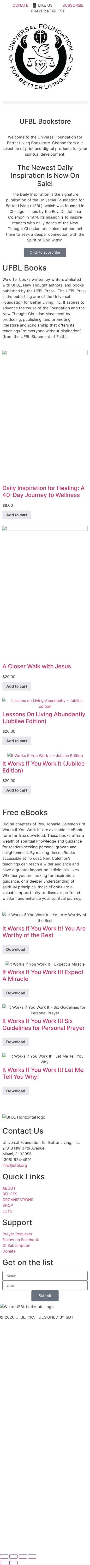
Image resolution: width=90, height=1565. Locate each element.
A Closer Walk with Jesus (36, 666)
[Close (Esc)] (32, 1556)
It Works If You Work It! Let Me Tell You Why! (43, 1073)
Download (15, 949)
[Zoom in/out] (4, 1556)
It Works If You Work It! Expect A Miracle (43, 975)
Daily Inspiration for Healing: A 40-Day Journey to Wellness (43, 491)
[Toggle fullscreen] (13, 1556)
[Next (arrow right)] (13, 1563)
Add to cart (16, 514)
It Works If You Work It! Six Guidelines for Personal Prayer (43, 1024)
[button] (45, 102)
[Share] (23, 1556)
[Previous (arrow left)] (4, 1563)
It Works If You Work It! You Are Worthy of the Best (44, 932)
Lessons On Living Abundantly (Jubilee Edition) (43, 718)
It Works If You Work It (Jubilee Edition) (43, 767)
